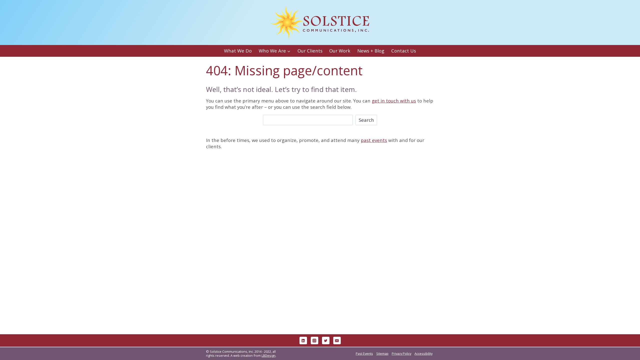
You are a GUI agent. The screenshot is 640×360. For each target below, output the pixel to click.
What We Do (238, 51)
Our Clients (310, 51)
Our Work (339, 51)
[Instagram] (314, 340)
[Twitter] (326, 340)
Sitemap (382, 353)
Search (366, 120)
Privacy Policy (401, 353)
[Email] (337, 340)
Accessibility (423, 353)
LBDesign (269, 355)
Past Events (364, 353)
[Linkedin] (303, 340)
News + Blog (370, 51)
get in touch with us (394, 101)
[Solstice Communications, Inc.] (320, 23)
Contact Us (403, 51)
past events (374, 140)
